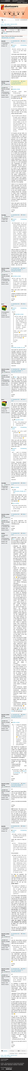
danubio (3, 41)
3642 (6, 541)
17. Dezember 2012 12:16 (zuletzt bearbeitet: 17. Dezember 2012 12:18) (17, 370)
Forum (9, 12)
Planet (23, 12)
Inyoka (7, 1059)
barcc (2, 304)
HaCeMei (3, 215)
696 (6, 315)
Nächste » (24, 30)
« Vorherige (11, 30)
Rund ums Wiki (14, 24)
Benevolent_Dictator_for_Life (18, 347)
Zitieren (23, 41)
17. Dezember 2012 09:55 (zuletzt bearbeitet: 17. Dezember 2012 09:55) (17, 270)
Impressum (15, 1064)
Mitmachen (14, 15)
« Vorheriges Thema (13, 1053)
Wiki (14, 12)
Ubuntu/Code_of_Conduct (6, 25)
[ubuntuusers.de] (10, 7)
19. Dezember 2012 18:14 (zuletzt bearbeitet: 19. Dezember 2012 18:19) (17, 785)
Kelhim (3, 533)
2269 (6, 221)
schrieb (13, 46)
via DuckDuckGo (23, 20)
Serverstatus (20, 1064)
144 (6, 46)
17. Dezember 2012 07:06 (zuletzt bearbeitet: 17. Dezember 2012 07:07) (17, 83)
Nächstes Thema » (23, 1053)
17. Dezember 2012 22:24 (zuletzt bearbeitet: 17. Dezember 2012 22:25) (17, 716)
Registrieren (24, 2)
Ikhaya (18, 12)
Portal (4, 12)
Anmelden (19, 2)
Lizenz (2, 1064)
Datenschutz (10, 1064)
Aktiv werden (7, 24)
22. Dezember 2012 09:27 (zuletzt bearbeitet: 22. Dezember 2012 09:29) (17, 970)
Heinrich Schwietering (19, 45)
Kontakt (5, 1064)
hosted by (3, 1)
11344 (6, 95)
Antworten (5, 33)
